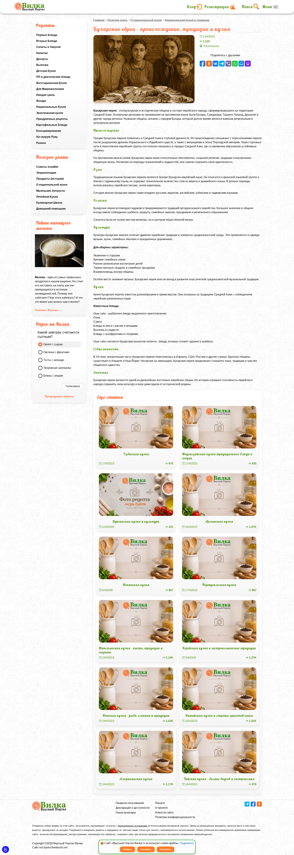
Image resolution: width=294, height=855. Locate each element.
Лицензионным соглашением (133, 826)
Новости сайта (164, 812)
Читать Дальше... (48, 310)
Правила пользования (130, 803)
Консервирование (48, 130)
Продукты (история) (50, 178)
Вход (191, 6)
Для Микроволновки (50, 89)
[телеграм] (222, 64)
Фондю (41, 100)
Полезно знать (118, 20)
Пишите (160, 803)
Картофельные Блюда (51, 124)
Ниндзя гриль (45, 94)
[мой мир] (241, 64)
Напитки (42, 53)
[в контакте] (215, 64)
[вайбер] (228, 64)
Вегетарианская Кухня (51, 83)
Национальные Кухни (51, 106)
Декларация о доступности (133, 807)
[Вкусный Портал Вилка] (29, 7)
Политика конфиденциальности (175, 817)
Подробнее (186, 843)
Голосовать (73, 386)
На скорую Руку (47, 136)
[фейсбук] (203, 64)
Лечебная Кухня (47, 196)
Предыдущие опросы (59, 396)
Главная (98, 20)
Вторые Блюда (46, 40)
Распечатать (211, 46)
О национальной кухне (51, 184)
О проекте (161, 807)
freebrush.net (59, 847)
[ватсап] (235, 64)
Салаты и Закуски (48, 46)
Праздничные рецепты (52, 118)
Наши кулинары (126, 812)
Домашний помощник (51, 208)
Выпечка (42, 65)
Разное (41, 142)
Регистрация (216, 6)
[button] (5, 849)
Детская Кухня (46, 70)
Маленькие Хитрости (50, 190)
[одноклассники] (209, 64)
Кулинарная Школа (49, 202)
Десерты (42, 59)
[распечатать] (248, 64)
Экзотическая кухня (49, 113)
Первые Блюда (46, 35)
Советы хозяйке (47, 166)
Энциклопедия (46, 172)
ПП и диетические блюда (53, 76)
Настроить (165, 849)
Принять (127, 849)
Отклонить (146, 849)
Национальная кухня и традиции (187, 20)
